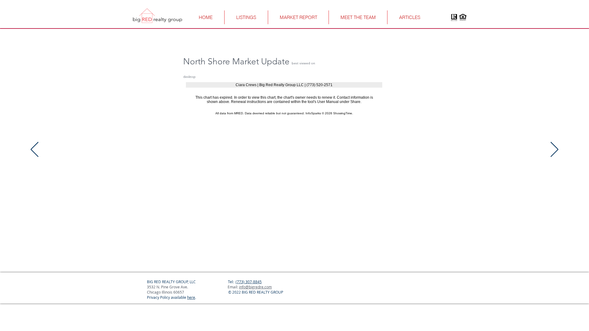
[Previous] (34, 150)
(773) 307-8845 (249, 281)
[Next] (554, 150)
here (191, 297)
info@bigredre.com (255, 286)
